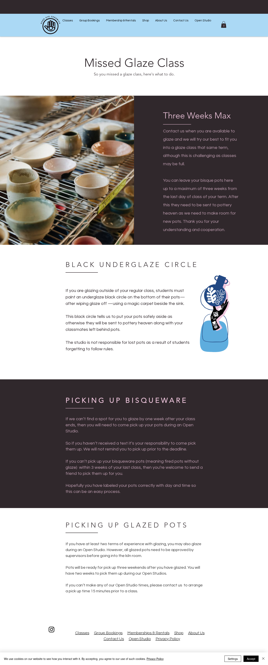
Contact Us (114, 639)
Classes (82, 633)
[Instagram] (51, 629)
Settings (233, 659)
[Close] (263, 659)
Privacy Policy (168, 639)
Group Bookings (108, 633)
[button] (67, 20)
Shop (178, 633)
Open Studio (140, 639)
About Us (196, 633)
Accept (251, 659)
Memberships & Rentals (148, 633)
